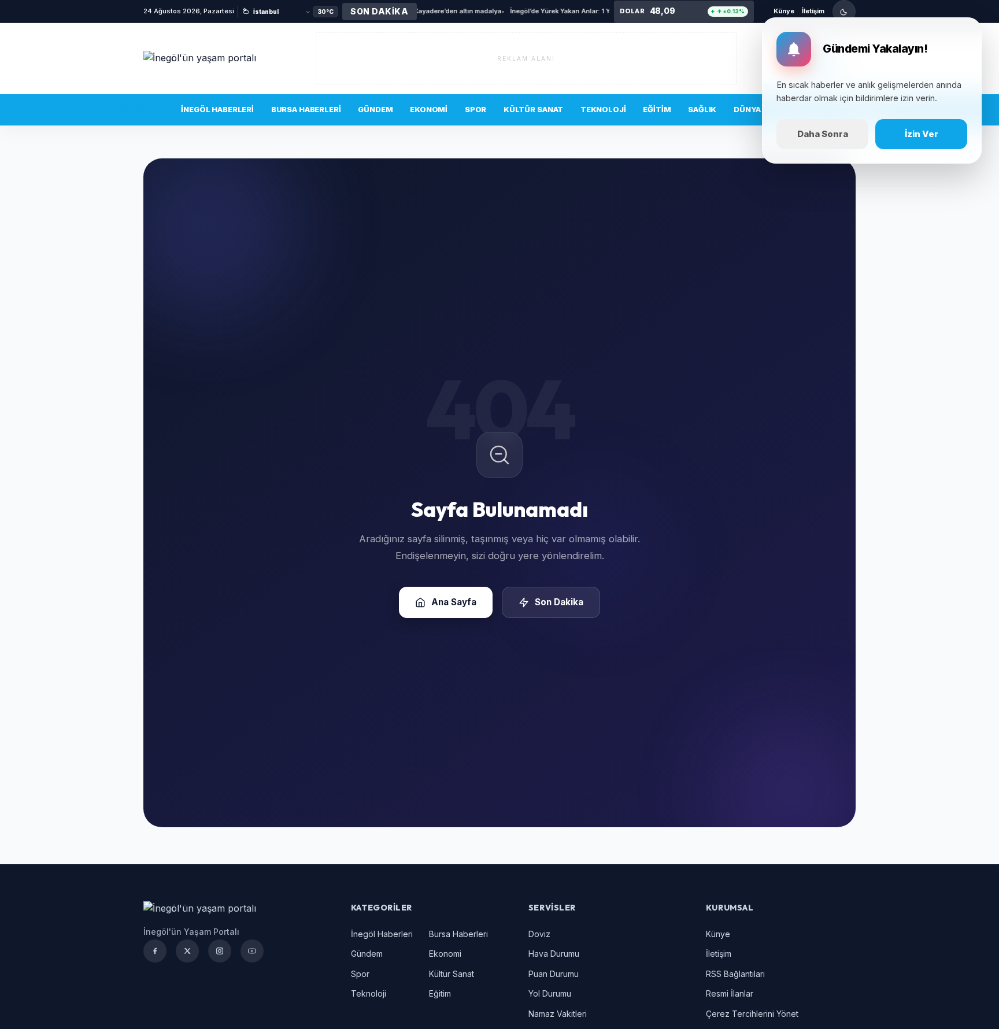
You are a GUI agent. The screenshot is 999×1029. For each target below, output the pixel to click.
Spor (475, 109)
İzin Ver (921, 133)
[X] (187, 951)
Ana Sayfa (453, 602)
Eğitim (657, 109)
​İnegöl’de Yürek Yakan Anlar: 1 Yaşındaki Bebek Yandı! (532, 11)
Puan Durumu (553, 974)
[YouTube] (252, 951)
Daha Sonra (822, 133)
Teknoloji (603, 109)
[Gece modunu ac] (844, 11)
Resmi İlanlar (729, 993)
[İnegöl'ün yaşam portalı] (212, 58)
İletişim (813, 11)
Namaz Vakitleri (557, 1014)
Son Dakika (140, 109)
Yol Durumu (549, 993)
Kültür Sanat (533, 109)
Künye (784, 11)
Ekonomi (428, 109)
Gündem (375, 109)
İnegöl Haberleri (217, 109)
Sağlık (702, 109)
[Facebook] (154, 951)
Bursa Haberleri (306, 109)
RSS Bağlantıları (735, 974)
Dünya (747, 109)
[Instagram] (219, 951)
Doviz (539, 934)
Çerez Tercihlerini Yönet (752, 1014)
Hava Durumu (553, 953)
